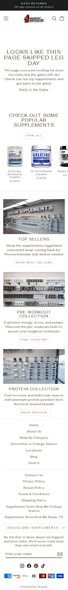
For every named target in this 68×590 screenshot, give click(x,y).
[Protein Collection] (34, 366)
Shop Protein (34, 412)
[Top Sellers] (34, 216)
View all (34, 135)
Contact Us (34, 475)
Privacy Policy (34, 481)
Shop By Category (34, 437)
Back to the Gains (34, 90)
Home (34, 425)
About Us (34, 431)
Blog (34, 456)
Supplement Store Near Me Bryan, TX (34, 517)
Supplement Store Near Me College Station (34, 508)
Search (34, 463)
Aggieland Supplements (33, 527)
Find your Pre (34, 339)
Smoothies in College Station (34, 444)
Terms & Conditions (34, 494)
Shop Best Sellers (34, 262)
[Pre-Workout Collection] (34, 289)
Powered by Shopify (34, 586)
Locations (34, 450)
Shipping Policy (34, 500)
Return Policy (34, 488)
